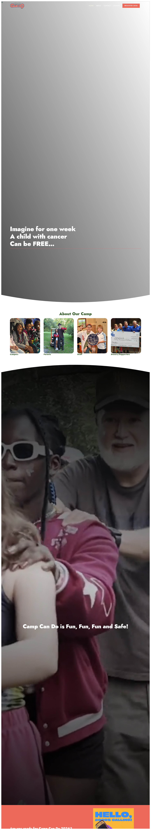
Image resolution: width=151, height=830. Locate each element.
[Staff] (92, 336)
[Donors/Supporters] (126, 336)
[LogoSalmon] (17, 6)
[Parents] (59, 336)
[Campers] (25, 336)
